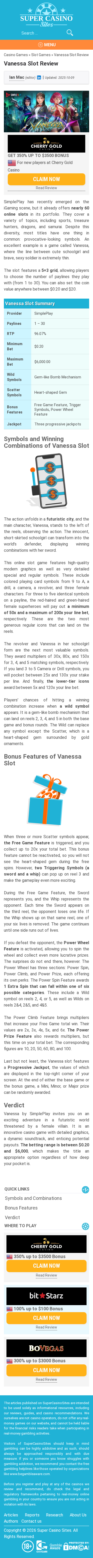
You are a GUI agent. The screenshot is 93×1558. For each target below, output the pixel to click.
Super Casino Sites (54, 1530)
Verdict (12, 1217)
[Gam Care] (42, 1545)
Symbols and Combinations (33, 1198)
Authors (11, 1521)
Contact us (31, 1521)
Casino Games (16, 55)
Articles (11, 1515)
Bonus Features (21, 1208)
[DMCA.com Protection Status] (76, 1545)
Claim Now (46, 179)
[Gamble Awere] (56, 1545)
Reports (32, 1515)
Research (54, 1515)
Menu (50, 44)
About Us (78, 1515)
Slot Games (41, 55)
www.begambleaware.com (30, 1474)
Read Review (46, 188)
